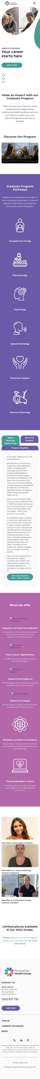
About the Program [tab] (29, 439)
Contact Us (8, 983)
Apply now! (12, 65)
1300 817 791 (10, 999)
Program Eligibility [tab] (20, 448)
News (5, 1031)
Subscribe (10, 1008)
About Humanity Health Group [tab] (10, 440)
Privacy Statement (20, 1063)
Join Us (6, 1021)
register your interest (20, 938)
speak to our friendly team (15, 941)
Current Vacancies (12, 1026)
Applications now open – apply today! (20, 577)
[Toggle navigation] (34, 3)
